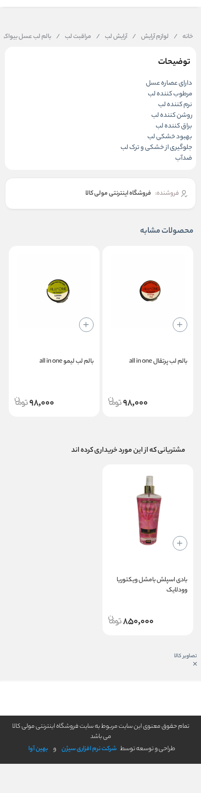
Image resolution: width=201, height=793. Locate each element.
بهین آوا (38, 749)
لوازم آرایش (150, 37)
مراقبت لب (73, 37)
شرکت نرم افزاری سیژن (89, 749)
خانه (183, 37)
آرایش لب (111, 37)
